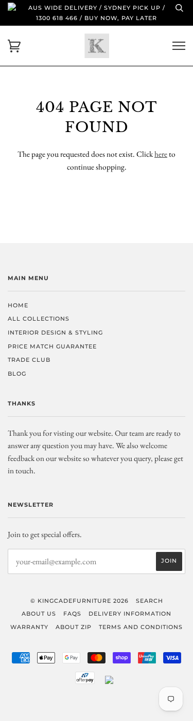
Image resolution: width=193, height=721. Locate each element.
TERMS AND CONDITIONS (141, 627)
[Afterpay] (85, 682)
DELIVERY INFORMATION (130, 613)
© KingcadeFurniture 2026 (79, 600)
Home (18, 305)
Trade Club (29, 359)
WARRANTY (29, 627)
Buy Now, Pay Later (120, 18)
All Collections (38, 318)
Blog (17, 373)
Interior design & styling (55, 332)
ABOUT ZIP (74, 627)
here (160, 154)
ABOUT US (39, 613)
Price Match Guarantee (52, 346)
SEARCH (149, 600)
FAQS (72, 613)
